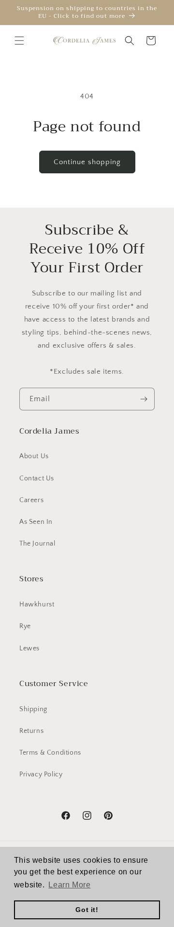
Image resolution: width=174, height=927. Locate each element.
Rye (25, 626)
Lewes (29, 648)
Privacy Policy (40, 774)
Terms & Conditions (50, 753)
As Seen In (36, 522)
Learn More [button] (69, 885)
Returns (31, 731)
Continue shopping (87, 162)
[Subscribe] (143, 399)
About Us (34, 456)
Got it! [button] (86, 909)
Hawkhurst (36, 604)
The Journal (37, 544)
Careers (31, 500)
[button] (19, 40)
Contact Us (36, 478)
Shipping (33, 709)
